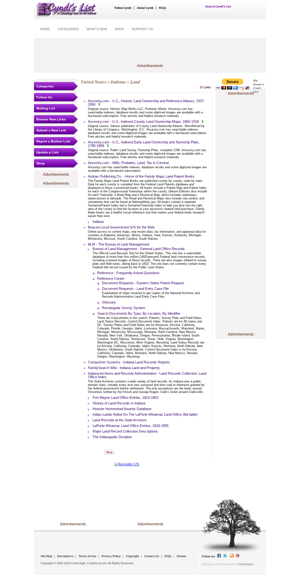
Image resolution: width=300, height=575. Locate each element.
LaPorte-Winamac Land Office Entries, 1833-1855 (131, 426)
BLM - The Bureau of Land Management (118, 244)
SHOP (119, 29)
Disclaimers (65, 556)
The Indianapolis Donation (112, 437)
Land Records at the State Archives (120, 420)
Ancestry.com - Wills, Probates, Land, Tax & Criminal (128, 163)
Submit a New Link (51, 130)
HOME (45, 29)
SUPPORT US (142, 29)
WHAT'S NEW (96, 29)
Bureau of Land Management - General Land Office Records (139, 249)
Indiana (118, 81)
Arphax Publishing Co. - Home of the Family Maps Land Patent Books (141, 176)
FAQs (162, 8)
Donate (181, 556)
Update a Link (47, 152)
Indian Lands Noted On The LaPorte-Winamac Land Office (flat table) (145, 414)
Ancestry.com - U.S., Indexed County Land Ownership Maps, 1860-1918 (143, 121)
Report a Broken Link (53, 141)
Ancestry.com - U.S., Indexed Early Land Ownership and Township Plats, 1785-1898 (143, 144)
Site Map (46, 556)
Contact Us (151, 556)
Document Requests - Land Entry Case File (135, 289)
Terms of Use (87, 556)
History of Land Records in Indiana (119, 403)
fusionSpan (246, 564)
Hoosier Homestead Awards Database (122, 409)
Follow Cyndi (122, 8)
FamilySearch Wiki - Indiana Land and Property (124, 368)
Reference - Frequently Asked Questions (128, 273)
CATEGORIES (68, 29)
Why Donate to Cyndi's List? (258, 85)
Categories (45, 86)
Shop (40, 163)
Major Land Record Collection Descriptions (125, 431)
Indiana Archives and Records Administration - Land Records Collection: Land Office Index (147, 375)
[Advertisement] (150, 53)
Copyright (132, 556)
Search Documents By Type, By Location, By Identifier (138, 313)
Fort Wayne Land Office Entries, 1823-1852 (125, 398)
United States (93, 81)
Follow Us (44, 97)
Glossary (109, 302)
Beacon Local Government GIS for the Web (121, 227)
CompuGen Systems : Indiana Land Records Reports (129, 362)
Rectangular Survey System (123, 308)
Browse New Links (51, 119)
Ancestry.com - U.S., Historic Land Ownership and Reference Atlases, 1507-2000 (146, 102)
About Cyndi (145, 8)
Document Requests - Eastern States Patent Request (143, 283)
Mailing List (45, 108)
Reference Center (110, 278)
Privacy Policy (111, 556)
